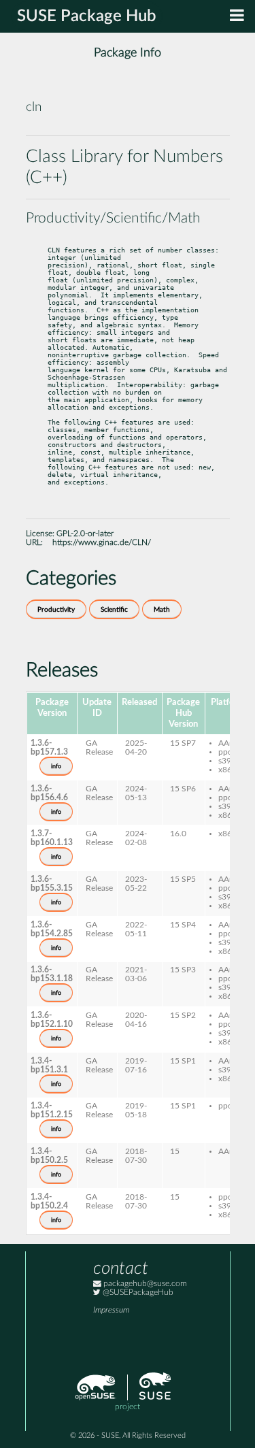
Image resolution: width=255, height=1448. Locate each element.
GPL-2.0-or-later (85, 534)
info (56, 766)
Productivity (56, 609)
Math (162, 609)
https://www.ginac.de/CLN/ (101, 542)
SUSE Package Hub (86, 16)
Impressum (111, 1310)
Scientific (114, 609)
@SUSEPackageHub (137, 1292)
